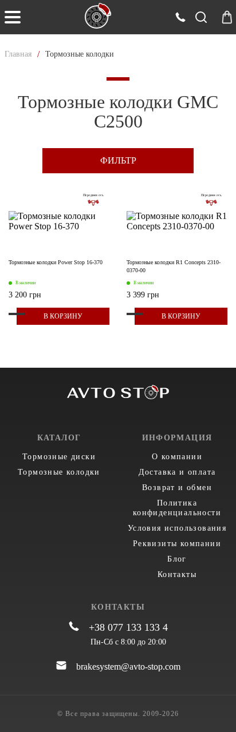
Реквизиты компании (177, 543)
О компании (177, 456)
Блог (177, 559)
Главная (18, 54)
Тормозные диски (59, 456)
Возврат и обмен (177, 487)
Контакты (177, 574)
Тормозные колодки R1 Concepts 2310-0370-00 (174, 266)
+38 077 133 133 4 (128, 627)
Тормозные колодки (59, 472)
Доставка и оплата (177, 472)
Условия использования (177, 528)
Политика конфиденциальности (177, 508)
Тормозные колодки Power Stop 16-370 (56, 262)
